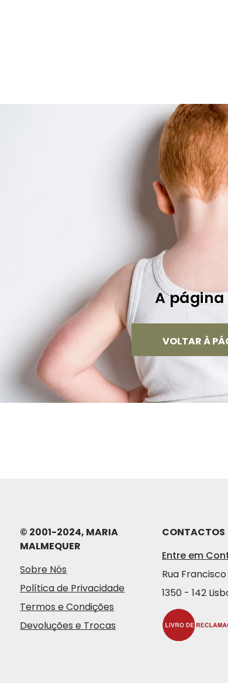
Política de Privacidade (72, 588)
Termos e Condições (67, 607)
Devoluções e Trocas (68, 625)
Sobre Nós (43, 569)
